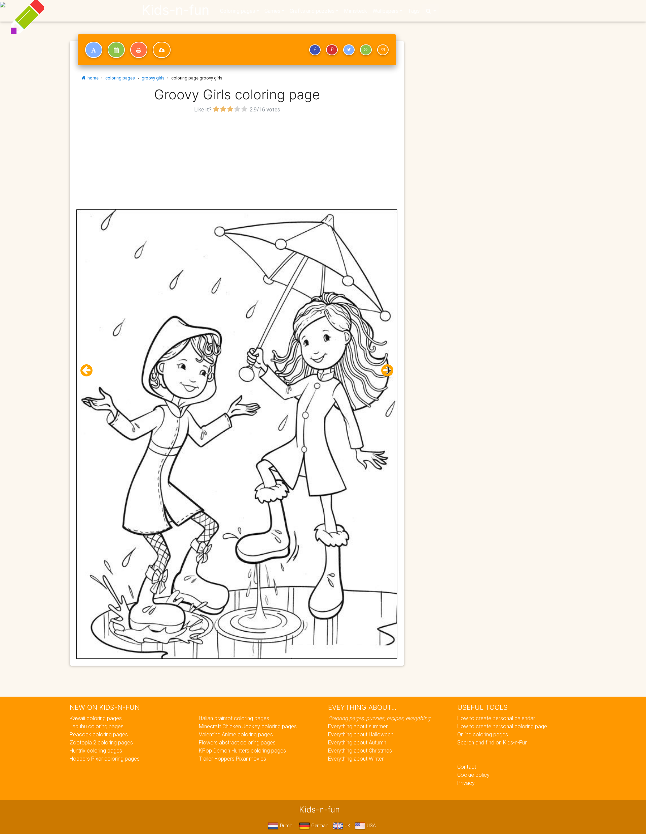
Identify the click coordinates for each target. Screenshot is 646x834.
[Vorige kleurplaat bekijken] (89, 370)
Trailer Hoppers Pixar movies (232, 758)
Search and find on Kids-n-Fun (492, 742)
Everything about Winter (356, 758)
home (92, 78)
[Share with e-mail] (383, 49)
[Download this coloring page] (162, 50)
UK (347, 826)
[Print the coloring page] (138, 50)
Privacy (466, 782)
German (319, 826)
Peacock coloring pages (99, 734)
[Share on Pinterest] (331, 49)
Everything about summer (358, 726)
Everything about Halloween (360, 734)
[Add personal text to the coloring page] (93, 50)
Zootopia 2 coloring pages (101, 742)
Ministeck (355, 10)
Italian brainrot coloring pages (234, 718)
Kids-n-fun (175, 10)
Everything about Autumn (357, 742)
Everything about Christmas (360, 750)
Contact (466, 766)
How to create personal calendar (496, 718)
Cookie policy (473, 774)
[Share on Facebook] (315, 49)
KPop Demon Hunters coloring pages (242, 750)
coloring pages (120, 78)
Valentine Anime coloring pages (236, 734)
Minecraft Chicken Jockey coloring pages (248, 726)
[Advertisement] (236, 162)
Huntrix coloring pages (96, 750)
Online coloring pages (482, 734)
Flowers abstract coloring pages (237, 742)
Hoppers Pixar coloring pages (105, 758)
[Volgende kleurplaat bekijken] (384, 370)
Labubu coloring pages (96, 726)
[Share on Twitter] (349, 49)
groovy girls (153, 78)
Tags (414, 10)
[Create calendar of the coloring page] (116, 50)
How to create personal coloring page (502, 726)
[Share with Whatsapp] (365, 49)
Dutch (285, 826)
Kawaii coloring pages (96, 718)
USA (370, 826)
